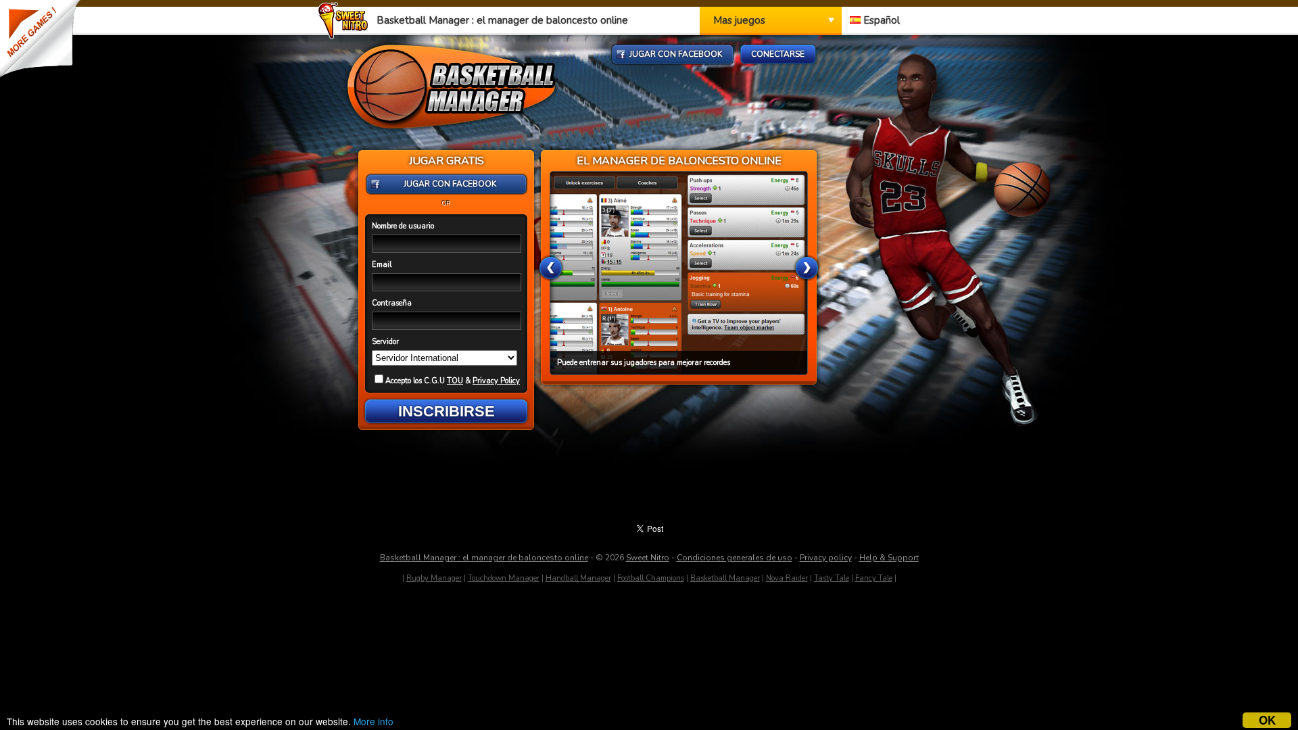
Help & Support (889, 557)
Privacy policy (826, 557)
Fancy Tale (873, 578)
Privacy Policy (496, 381)
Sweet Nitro (647, 557)
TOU (455, 381)
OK (1267, 720)
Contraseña (392, 303)
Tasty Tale (831, 578)
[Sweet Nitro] (346, 36)
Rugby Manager (434, 578)
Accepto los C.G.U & (452, 381)
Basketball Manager (725, 578)
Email (381, 265)
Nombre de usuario (403, 226)
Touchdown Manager (503, 578)
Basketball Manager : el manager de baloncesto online (484, 557)
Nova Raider (787, 578)
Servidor (385, 342)
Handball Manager (578, 578)
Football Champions (650, 578)
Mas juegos (739, 20)
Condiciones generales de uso (734, 557)
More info (373, 721)
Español (880, 20)
